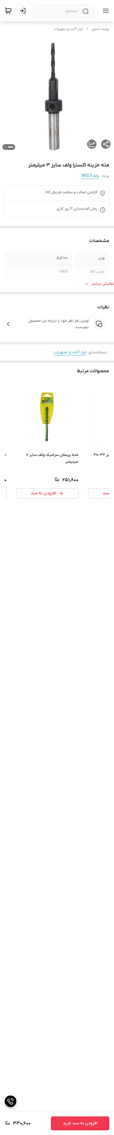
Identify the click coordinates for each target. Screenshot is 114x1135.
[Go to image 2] (5, 147)
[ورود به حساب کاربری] (23, 11)
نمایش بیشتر (102, 284)
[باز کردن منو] (104, 10)
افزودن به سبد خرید (80, 1123)
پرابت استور (100, 29)
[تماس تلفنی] (10, 1101)
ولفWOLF (90, 176)
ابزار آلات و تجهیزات (68, 29)
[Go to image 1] (10, 147)
